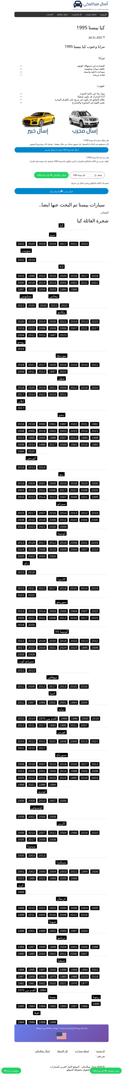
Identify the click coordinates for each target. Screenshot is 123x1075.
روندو (21, 342)
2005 (52, 321)
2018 (42, 243)
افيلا (36, 1013)
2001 (73, 282)
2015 (52, 275)
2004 (42, 289)
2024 (73, 519)
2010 (42, 335)
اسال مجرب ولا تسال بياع (61, 191)
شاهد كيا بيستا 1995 (87, 175)
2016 (31, 282)
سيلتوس (26, 296)
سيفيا (61, 960)
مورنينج (61, 355)
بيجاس (54, 296)
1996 (31, 275)
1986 (73, 976)
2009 (52, 328)
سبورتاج (61, 755)
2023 (84, 243)
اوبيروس (36, 807)
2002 (63, 282)
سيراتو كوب (26, 661)
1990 (84, 437)
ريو (61, 474)
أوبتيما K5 (61, 631)
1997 (21, 289)
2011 (84, 282)
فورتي (61, 732)
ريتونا (96, 997)
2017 (63, 243)
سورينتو (61, 602)
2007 (31, 289)
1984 (42, 990)
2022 (21, 243)
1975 (52, 976)
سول (61, 378)
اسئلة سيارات (90, 14)
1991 (73, 444)
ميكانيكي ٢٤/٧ (12, 1071)
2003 (52, 289)
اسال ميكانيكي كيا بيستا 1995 (51, 175)
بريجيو (61, 937)
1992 (94, 424)
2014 (42, 282)
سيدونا (31, 846)
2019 (52, 243)
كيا (84, 46)
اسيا (52, 693)
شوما (52, 921)
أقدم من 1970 (48, 718)
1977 (84, 983)
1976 (73, 983)
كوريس (31, 458)
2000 (21, 282)
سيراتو (61, 503)
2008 (42, 328)
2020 (31, 243)
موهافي (52, 677)
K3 (61, 266)
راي (26, 563)
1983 (63, 976)
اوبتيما (61, 533)
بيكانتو (61, 312)
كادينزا (62, 579)
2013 (52, 282)
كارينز (61, 823)
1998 (95, 437)
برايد (61, 709)
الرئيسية (103, 14)
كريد (21, 885)
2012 (42, 275)
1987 (21, 976)
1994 (63, 289)
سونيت (26, 250)
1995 (31, 437)
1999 (73, 289)
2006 (63, 328)
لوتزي (42, 791)
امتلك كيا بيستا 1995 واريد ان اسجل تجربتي (62, 149)
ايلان (21, 401)
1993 (95, 444)
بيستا (77, 46)
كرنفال (61, 898)
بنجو (61, 415)
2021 (73, 243)
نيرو (52, 234)
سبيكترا (61, 862)
